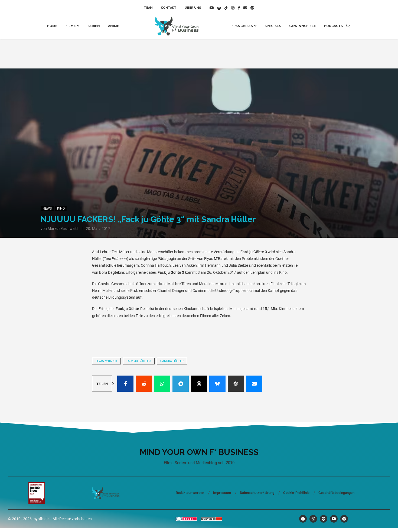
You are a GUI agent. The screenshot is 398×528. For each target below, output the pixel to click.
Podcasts (333, 26)
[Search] (348, 26)
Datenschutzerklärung (257, 493)
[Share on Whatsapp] (162, 384)
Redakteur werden (190, 493)
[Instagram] (233, 8)
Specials (273, 26)
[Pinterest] (323, 519)
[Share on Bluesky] (217, 384)
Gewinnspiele (302, 26)
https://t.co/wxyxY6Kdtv (121, 330)
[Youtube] (211, 8)
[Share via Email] (254, 384)
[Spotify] (252, 8)
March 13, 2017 (182, 337)
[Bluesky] (219, 8)
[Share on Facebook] (125, 384)
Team (148, 7)
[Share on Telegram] (180, 384)
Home (52, 26)
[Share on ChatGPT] (236, 384)
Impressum (222, 493)
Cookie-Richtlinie (296, 493)
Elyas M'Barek (106, 361)
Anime (113, 26)
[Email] (245, 8)
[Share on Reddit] (144, 384)
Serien (93, 26)
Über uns (193, 7)
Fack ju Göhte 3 (138, 361)
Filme (71, 26)
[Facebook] (238, 8)
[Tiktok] (226, 8)
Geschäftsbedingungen (336, 493)
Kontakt (169, 7)
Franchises (242, 26)
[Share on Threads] (199, 384)
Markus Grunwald (63, 228)
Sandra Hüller (172, 361)
